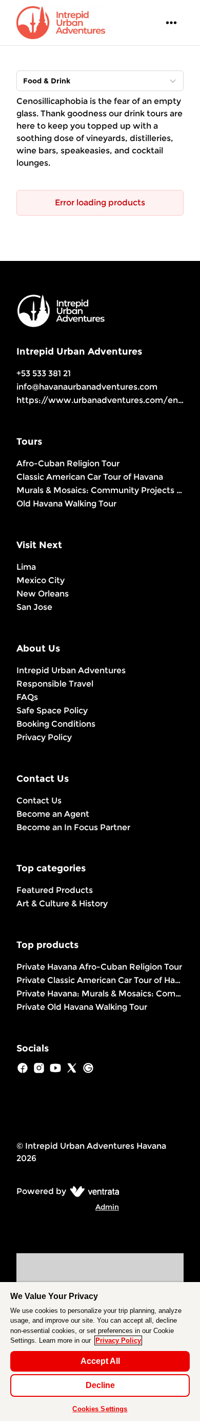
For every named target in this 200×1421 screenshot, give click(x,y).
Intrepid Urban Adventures (71, 670)
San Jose (34, 607)
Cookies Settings (99, 1409)
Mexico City (40, 580)
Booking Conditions (55, 724)
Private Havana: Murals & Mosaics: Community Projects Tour (100, 993)
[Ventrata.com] (92, 1191)
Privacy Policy (44, 737)
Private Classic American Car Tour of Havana (100, 980)
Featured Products (54, 890)
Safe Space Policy (52, 710)
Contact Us (39, 800)
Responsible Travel (54, 684)
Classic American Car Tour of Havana (89, 477)
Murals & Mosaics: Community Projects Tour (100, 490)
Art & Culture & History (62, 903)
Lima (26, 567)
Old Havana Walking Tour (66, 503)
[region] (100, 1351)
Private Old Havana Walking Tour (81, 1007)
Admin (107, 1207)
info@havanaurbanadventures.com (86, 387)
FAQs (27, 697)
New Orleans (42, 594)
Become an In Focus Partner (73, 827)
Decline (100, 1385)
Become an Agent (52, 814)
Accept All (100, 1361)
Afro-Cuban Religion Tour (67, 463)
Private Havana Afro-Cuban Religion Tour (99, 967)
